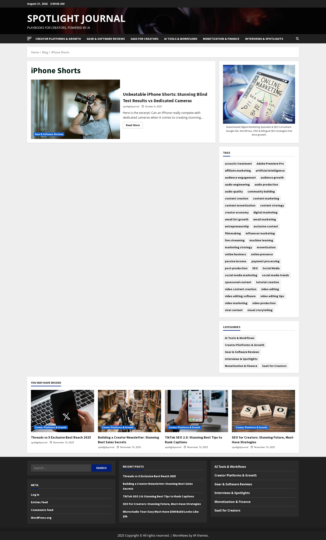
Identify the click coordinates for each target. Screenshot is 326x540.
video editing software (240, 296)
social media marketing (241, 275)
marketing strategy (238, 247)
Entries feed (39, 502)
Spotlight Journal (76, 18)
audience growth (272, 177)
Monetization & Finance (221, 39)
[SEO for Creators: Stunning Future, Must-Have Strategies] (263, 411)
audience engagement (240, 177)
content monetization (240, 205)
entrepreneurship (237, 226)
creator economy (237, 212)
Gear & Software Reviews (106, 39)
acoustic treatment (238, 163)
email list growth (236, 219)
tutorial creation (267, 282)
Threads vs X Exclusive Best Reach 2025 (61, 437)
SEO (255, 268)
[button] (29, 38)
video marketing (236, 303)
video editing (270, 289)
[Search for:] (61, 468)
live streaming (235, 240)
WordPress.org (41, 517)
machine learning (261, 240)
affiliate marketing (238, 170)
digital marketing (265, 212)
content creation (236, 198)
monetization (266, 247)
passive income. (236, 261)
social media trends (275, 275)
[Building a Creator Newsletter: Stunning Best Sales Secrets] (129, 411)
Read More (134, 124)
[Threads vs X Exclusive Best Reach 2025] (62, 411)
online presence (262, 254)
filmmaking (233, 233)
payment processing (265, 261)
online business (235, 254)
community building (261, 191)
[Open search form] (297, 38)
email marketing (264, 219)
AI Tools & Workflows (180, 39)
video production (264, 303)
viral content (234, 310)
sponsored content (238, 282)
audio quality (234, 191)
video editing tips (272, 296)
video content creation (240, 289)
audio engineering (237, 184)
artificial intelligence (270, 170)
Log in (35, 494)
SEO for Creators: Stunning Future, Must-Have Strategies (162, 504)
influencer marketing (260, 233)
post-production (236, 268)
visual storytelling (260, 310)
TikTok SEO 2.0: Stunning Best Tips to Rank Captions (158, 496)
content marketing (266, 198)
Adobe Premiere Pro (270, 163)
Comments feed (42, 510)
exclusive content (266, 226)
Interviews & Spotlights (264, 39)
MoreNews (180, 535)
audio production (266, 184)
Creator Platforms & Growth (58, 39)
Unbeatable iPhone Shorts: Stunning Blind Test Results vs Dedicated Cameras (75, 109)
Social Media (271, 268)
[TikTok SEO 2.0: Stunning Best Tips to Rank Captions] (196, 411)
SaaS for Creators (144, 39)
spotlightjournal (131, 106)
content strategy (272, 205)
